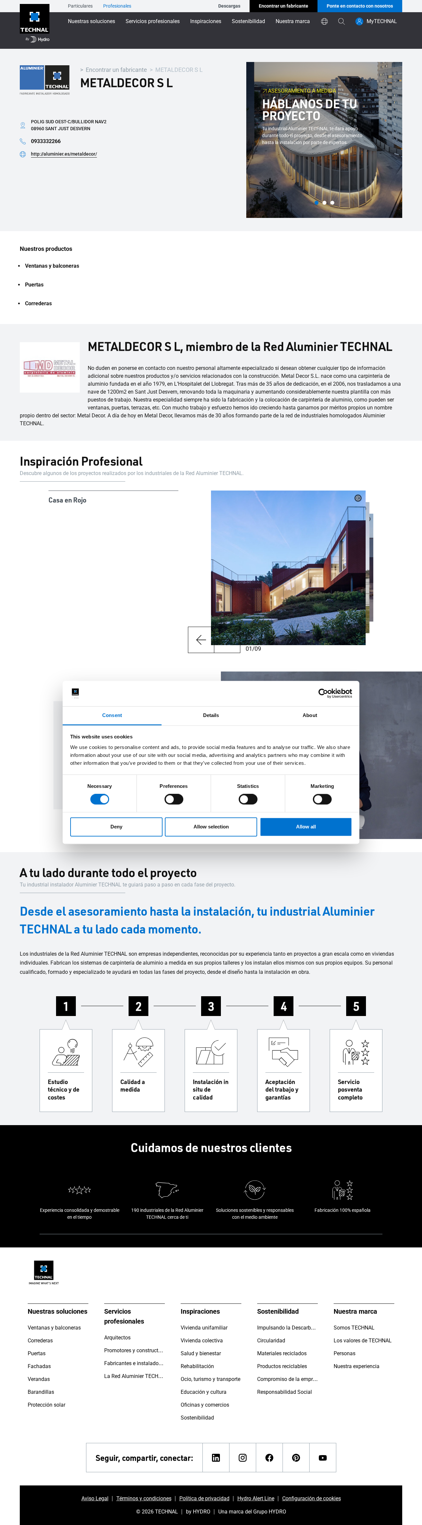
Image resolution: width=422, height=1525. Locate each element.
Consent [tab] (112, 715)
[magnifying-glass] (341, 21)
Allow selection (211, 826)
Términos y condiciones (143, 1498)
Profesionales (117, 6)
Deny (116, 826)
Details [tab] (211, 715)
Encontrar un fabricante (116, 69)
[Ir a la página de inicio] (34, 24)
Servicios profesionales (153, 21)
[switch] (174, 799)
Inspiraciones (205, 21)
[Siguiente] (227, 640)
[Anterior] (201, 640)
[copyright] (358, 498)
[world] (324, 21)
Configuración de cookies (311, 1498)
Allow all (306, 826)
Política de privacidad (204, 1498)
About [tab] (310, 715)
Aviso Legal (94, 1498)
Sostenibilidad (248, 21)
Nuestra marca (293, 21)
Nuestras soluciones (91, 21)
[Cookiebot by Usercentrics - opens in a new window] (323, 694)
